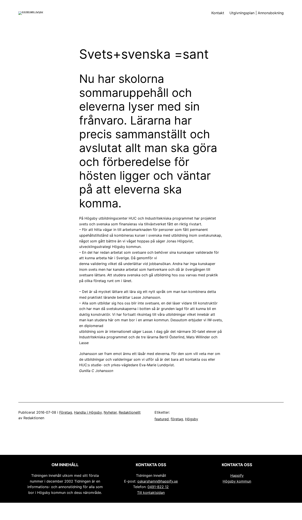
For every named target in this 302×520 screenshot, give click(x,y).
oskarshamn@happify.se (157, 481)
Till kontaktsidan (151, 492)
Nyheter (110, 412)
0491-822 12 (158, 487)
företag (177, 419)
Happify (237, 475)
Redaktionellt (130, 412)
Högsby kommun (237, 481)
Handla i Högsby (88, 412)
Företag (65, 412)
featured (162, 419)
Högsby (191, 419)
